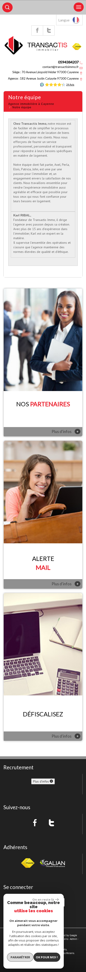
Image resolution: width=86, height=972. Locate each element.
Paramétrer (20, 957)
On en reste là (43, 899)
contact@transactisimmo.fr (60, 67)
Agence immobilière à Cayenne (31, 104)
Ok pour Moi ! (47, 957)
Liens (65, 939)
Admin (73, 939)
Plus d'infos (65, 431)
